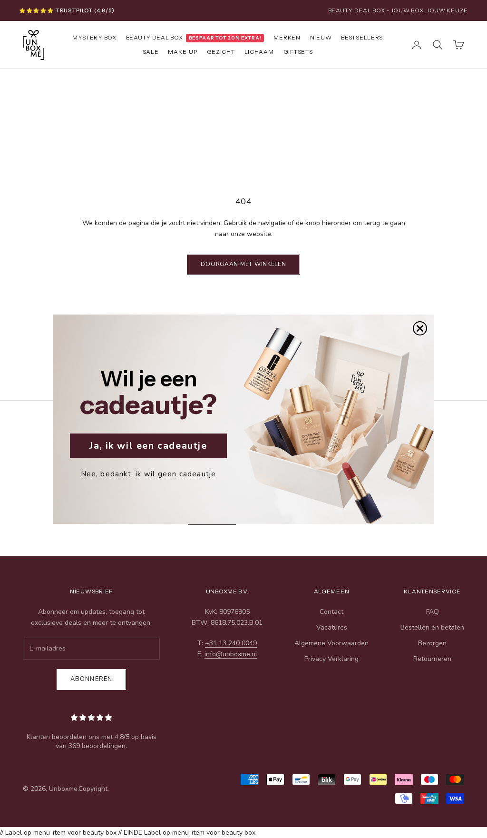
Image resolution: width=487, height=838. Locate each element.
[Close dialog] (420, 328)
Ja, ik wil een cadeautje (148, 445)
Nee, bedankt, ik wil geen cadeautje (148, 474)
